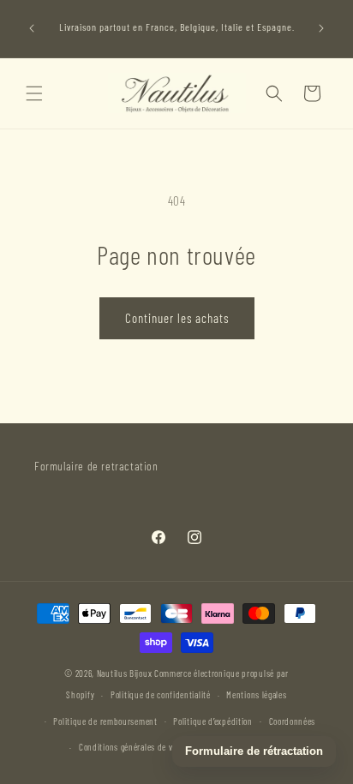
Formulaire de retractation (96, 465)
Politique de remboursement (105, 721)
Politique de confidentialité (161, 694)
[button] (34, 93)
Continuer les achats (177, 318)
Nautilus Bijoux (125, 673)
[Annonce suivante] (321, 28)
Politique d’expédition (212, 721)
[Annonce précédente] (32, 28)
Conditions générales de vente (133, 746)
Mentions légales (256, 694)
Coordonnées (292, 721)
